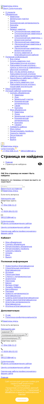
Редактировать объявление (18, 246)
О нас (8, 315)
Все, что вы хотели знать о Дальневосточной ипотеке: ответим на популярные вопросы (26, 74)
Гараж (17, 106)
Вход (7, 255)
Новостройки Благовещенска (19, 266)
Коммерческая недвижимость (24, 23)
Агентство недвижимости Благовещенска (17, 303)
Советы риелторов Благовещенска (21, 298)
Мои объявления (18, 110)
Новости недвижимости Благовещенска (17, 294)
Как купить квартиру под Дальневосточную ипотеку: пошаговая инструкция (23, 84)
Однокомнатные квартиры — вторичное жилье (28, 39)
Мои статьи (15, 129)
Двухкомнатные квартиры (26, 42)
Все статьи (15, 59)
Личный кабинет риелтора (18, 91)
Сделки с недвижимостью (18, 276)
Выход (8, 257)
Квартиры (14, 17)
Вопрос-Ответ (12, 285)
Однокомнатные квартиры (27, 31)
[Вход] (16, 149)
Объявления (11, 14)
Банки (8, 283)
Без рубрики (11, 289)
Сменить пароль (18, 133)
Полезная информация (16, 57)
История (9, 272)
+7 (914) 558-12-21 (8, 205)
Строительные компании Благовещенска (17, 269)
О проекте (10, 12)
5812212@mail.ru (8, 217)
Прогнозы (10, 281)
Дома (12, 21)
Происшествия (12, 274)
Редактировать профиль (22, 131)
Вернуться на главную (11, 189)
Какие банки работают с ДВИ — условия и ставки (25, 79)
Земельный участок (23, 99)
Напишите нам (8, 198)
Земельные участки (19, 19)
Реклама (9, 291)
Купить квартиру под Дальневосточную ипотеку (23, 62)
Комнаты (14, 25)
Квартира (18, 95)
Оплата (8, 253)
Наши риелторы (13, 89)
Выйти (13, 139)
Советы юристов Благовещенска (20, 300)
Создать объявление (15, 244)
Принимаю (22, 400)
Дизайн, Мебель (13, 287)
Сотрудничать (15, 8)
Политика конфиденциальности (21, 317)
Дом (16, 97)
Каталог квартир (17, 29)
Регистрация (16, 135)
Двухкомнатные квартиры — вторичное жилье (28, 49)
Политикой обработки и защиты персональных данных (22, 392)
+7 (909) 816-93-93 (9, 211)
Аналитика (10, 279)
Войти (13, 137)
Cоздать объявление (20, 93)
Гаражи (13, 27)
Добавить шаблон (18, 127)
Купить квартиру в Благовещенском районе (26, 54)
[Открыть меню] (2, 143)
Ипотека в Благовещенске (17, 306)
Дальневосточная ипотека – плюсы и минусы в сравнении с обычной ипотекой (25, 67)
